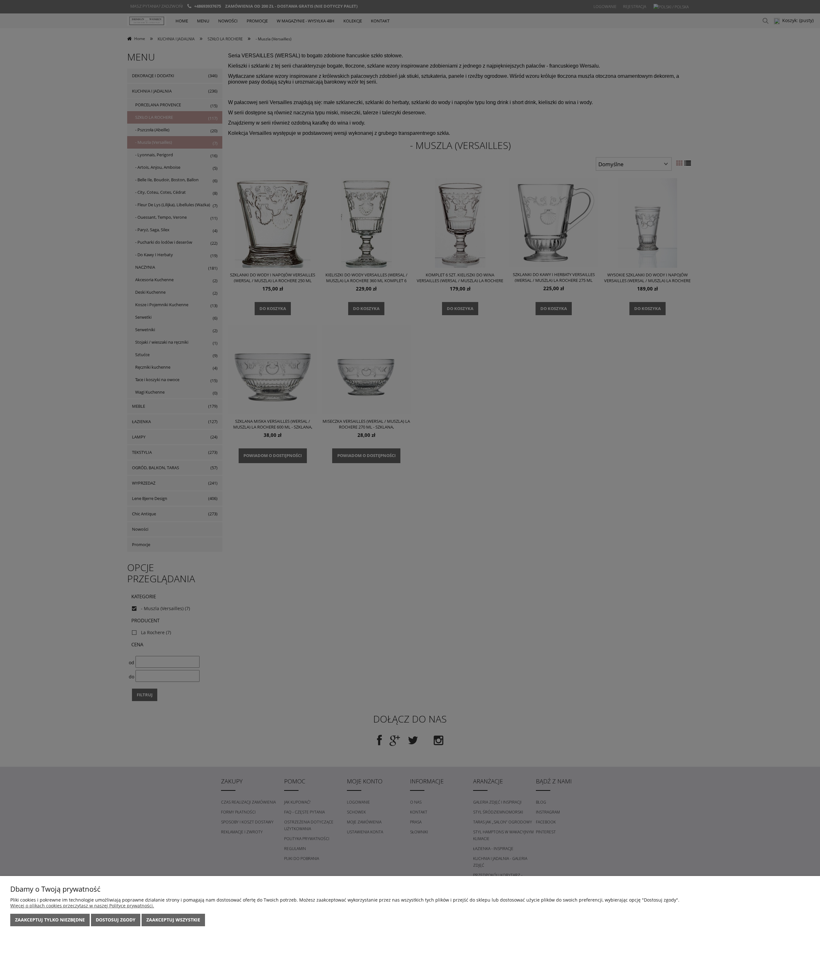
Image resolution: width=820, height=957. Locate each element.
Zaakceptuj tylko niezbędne (50, 920)
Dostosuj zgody (115, 920)
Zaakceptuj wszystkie (173, 920)
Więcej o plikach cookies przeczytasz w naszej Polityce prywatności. (82, 906)
